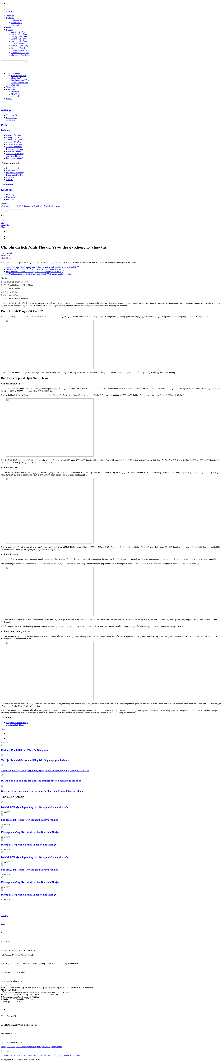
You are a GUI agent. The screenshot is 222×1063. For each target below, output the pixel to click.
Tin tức (39, 1055)
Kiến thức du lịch (23, 1047)
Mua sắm (15, 85)
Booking (64, 1055)
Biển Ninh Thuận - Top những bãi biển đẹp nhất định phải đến (34, 807)
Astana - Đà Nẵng (18, 39)
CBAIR (9, 11)
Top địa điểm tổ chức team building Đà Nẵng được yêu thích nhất (35, 760)
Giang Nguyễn (7, 253)
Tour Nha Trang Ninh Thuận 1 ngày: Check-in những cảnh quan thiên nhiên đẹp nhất (41, 267)
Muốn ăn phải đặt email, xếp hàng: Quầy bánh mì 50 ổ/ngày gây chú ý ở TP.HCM (45, 770)
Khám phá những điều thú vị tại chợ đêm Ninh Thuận (30, 832)
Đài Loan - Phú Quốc (20, 55)
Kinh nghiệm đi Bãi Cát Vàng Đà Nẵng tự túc (25, 750)
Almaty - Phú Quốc (19, 36)
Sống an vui (57, 1047)
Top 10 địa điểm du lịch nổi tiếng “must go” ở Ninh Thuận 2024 (32, 269)
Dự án (8, 27)
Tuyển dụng (55, 1055)
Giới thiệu (10, 18)
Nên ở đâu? (16, 78)
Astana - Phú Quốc (19, 43)
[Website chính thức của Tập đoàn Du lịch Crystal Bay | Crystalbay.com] (31, 206)
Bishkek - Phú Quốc (19, 48)
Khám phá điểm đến (19, 82)
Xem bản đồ (6, 985)
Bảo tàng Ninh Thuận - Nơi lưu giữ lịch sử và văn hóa (29, 819)
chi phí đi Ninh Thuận (15, 725)
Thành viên (16, 25)
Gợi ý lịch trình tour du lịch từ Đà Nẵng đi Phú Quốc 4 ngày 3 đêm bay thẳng (42, 791)
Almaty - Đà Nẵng (18, 32)
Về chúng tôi (16, 20)
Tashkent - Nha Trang (20, 50)
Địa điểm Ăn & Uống (20, 80)
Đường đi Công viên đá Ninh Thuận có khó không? (28, 844)
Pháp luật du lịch (37, 1047)
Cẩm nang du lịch (18, 76)
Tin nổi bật (10, 87)
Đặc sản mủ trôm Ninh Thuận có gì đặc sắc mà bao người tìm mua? (33, 271)
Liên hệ (9, 99)
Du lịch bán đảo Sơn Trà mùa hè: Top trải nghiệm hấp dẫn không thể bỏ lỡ (41, 780)
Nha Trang (15, 94)
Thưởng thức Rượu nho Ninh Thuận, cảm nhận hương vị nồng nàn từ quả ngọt (38, 274)
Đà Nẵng (15, 92)
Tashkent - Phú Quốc (20, 53)
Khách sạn (10, 89)
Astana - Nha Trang (19, 41)
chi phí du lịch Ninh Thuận (17, 722)
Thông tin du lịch (8, 227)
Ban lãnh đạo (16, 23)
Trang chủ (10, 16)
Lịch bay (9, 29)
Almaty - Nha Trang (19, 34)
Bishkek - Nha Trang (19, 46)
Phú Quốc (15, 96)
